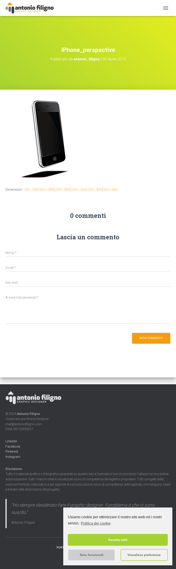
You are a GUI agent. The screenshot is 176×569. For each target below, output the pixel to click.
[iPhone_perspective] (47, 138)
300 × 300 (46, 189)
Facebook (13, 446)
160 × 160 (78, 189)
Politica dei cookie (96, 523)
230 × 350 (62, 189)
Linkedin (11, 441)
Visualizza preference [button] (144, 555)
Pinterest (12, 451)
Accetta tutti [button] (117, 540)
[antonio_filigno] (31, 8)
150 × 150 (30, 189)
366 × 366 (110, 189)
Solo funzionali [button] (91, 555)
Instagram (13, 457)
